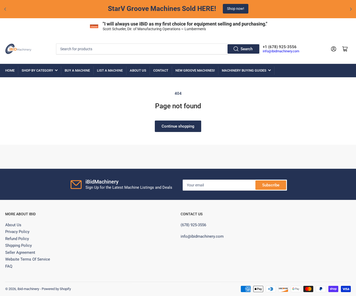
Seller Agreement (20, 252)
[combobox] (158, 48)
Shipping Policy (18, 245)
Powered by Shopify (56, 289)
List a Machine (110, 70)
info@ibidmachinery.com (281, 51)
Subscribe (270, 185)
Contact (160, 70)
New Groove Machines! (195, 70)
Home (10, 70)
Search (247, 49)
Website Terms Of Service (27, 259)
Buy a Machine (77, 70)
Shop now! (235, 9)
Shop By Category (37, 70)
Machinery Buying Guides (244, 70)
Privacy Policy (17, 231)
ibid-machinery (28, 289)
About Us (138, 70)
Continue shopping (178, 126)
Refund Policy (17, 238)
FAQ (8, 266)
